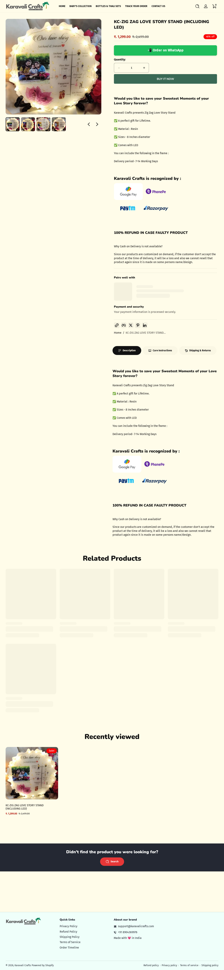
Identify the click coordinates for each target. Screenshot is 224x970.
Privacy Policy (68, 926)
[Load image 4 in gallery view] (59, 124)
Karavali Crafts (23, 965)
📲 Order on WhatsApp (165, 50)
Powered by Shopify (43, 965)
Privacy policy (169, 965)
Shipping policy (209, 965)
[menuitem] (85, 926)
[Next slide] (97, 124)
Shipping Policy (69, 937)
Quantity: (120, 59)
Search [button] (114, 861)
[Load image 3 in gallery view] (43, 124)
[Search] (197, 6)
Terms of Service (70, 942)
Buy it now (165, 79)
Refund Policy (68, 931)
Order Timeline (69, 947)
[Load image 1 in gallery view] (13, 124)
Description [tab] (129, 350)
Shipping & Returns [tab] (200, 350)
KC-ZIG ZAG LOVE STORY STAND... (146, 332)
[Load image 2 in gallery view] (28, 124)
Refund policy (151, 965)
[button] (197, 6)
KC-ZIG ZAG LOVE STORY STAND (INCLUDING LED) (25, 807)
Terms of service (189, 965)
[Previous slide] (89, 124)
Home (117, 332)
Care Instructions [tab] (162, 350)
